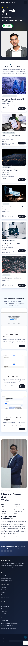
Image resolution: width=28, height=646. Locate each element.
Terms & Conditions (5, 606)
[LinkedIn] (5, 551)
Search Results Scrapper (6, 580)
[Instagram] (8, 551)
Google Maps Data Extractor (7, 575)
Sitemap (3, 592)
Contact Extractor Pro (6, 578)
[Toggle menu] (25, 2)
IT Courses (3, 587)
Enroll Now (21, 108)
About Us (3, 604)
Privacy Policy (4, 608)
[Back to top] (25, 637)
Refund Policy (4, 611)
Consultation (4, 589)
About (2, 594)
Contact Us (3, 613)
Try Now (22, 345)
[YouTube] (11, 551)
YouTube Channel (5, 597)
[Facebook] (2, 551)
